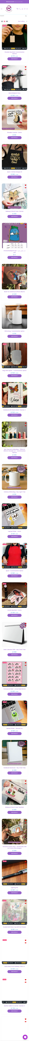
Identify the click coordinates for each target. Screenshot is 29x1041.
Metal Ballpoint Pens (14, 93)
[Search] (26, 15)
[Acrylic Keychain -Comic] (14, 595)
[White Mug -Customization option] (14, 316)
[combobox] (14, 15)
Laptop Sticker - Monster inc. (14, 728)
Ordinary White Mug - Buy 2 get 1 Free (14, 492)
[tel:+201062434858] (20, 9)
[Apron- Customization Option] (14, 555)
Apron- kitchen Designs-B (14, 172)
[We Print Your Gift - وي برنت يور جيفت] (8, 9)
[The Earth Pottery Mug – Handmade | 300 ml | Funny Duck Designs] (14, 831)
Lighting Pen (14, 887)
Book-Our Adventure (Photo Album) (14, 291)
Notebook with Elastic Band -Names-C (14, 410)
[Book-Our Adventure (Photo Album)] (14, 276)
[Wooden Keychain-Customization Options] (14, 37)
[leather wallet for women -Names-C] (14, 991)
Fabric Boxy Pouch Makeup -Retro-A (14, 966)
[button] (17, 9)
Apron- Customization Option (14, 571)
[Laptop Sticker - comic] (14, 516)
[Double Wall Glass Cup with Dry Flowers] (14, 912)
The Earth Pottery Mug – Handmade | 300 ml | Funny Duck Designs (14, 847)
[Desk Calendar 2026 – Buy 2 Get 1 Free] (14, 634)
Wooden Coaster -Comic (14, 132)
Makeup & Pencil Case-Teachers (14, 807)
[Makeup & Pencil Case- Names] (14, 196)
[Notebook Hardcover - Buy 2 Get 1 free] (14, 752)
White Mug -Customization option (14, 331)
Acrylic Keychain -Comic (15, 610)
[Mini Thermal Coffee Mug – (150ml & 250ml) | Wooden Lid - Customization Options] (14, 434)
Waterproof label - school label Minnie (14, 689)
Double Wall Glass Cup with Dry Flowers (14, 927)
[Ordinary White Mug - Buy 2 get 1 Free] (14, 477)
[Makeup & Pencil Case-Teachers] (14, 792)
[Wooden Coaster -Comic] (14, 117)
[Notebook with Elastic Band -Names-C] (14, 395)
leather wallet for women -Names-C (14, 1006)
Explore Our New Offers (18, 1)
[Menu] (1, 9)
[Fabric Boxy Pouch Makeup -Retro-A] (14, 951)
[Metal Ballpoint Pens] (14, 78)
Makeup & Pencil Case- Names (14, 211)
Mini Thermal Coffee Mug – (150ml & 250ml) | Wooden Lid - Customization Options (15, 451)
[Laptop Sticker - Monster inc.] (14, 713)
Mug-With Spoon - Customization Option (14, 370)
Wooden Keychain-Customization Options (14, 52)
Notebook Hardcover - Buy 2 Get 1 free (14, 768)
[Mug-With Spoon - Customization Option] (14, 355)
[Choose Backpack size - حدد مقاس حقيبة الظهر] (14, 235)
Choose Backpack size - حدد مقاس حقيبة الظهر (15, 251)
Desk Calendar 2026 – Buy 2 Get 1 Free (14, 649)
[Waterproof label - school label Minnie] (14, 674)
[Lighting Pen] (14, 872)
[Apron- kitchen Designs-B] (14, 157)
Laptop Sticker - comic (14, 531)
